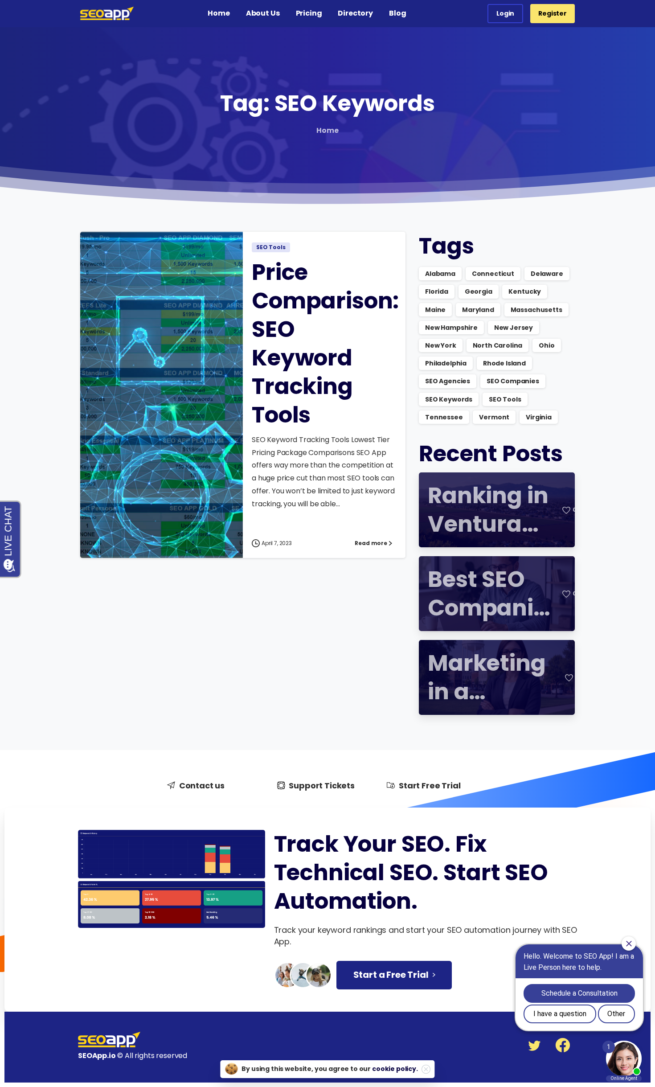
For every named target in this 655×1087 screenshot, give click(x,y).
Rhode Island (504, 363)
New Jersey (513, 327)
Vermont (494, 417)
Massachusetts (536, 309)
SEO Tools (505, 399)
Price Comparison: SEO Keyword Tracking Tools (325, 343)
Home (327, 130)
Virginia (539, 417)
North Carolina (498, 345)
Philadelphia (446, 363)
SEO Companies (513, 381)
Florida (436, 291)
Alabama (440, 273)
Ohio (546, 345)
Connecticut (493, 273)
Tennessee (444, 417)
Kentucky (524, 291)
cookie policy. (395, 1068)
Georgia (478, 291)
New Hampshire (451, 327)
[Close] (426, 1069)
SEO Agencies (447, 381)
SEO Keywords (448, 399)
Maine (435, 309)
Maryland (478, 309)
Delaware (547, 273)
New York (440, 345)
